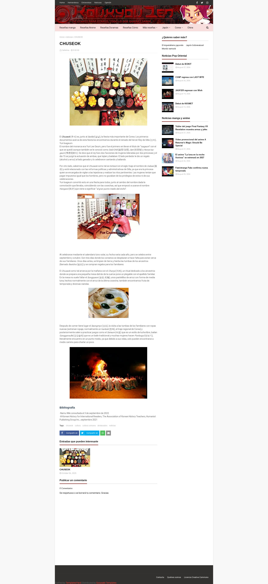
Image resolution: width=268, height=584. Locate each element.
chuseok (69, 426)
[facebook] (197, 2)
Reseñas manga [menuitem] (68, 27)
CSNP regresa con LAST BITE (189, 77)
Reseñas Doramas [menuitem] (109, 27)
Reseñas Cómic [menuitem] (130, 27)
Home (62, 3)
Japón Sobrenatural (195, 45)
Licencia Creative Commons (196, 577)
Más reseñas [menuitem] (149, 27)
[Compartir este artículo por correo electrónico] (108, 433)
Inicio (62, 37)
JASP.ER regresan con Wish (188, 90)
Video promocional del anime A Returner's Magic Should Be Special (190, 142)
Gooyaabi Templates (106, 583)
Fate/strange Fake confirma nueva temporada (191, 169)
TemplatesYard (73, 583)
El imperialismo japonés (172, 45)
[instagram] (206, 2)
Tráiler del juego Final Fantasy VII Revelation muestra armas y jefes (191, 128)
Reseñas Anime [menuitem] (88, 27)
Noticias (98, 3)
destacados (102, 426)
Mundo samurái (169, 48)
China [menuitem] (190, 27)
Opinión (108, 3)
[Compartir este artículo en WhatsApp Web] (102, 433)
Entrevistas (86, 3)
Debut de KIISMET (184, 103)
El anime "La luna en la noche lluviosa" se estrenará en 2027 (189, 156)
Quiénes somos (174, 577)
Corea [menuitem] (178, 27)
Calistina (65, 50)
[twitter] (202, 2)
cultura (78, 426)
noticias (69, 37)
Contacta (160, 577)
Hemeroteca (73, 3)
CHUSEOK (65, 469)
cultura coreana (89, 426)
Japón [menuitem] (165, 27)
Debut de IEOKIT (183, 64)
